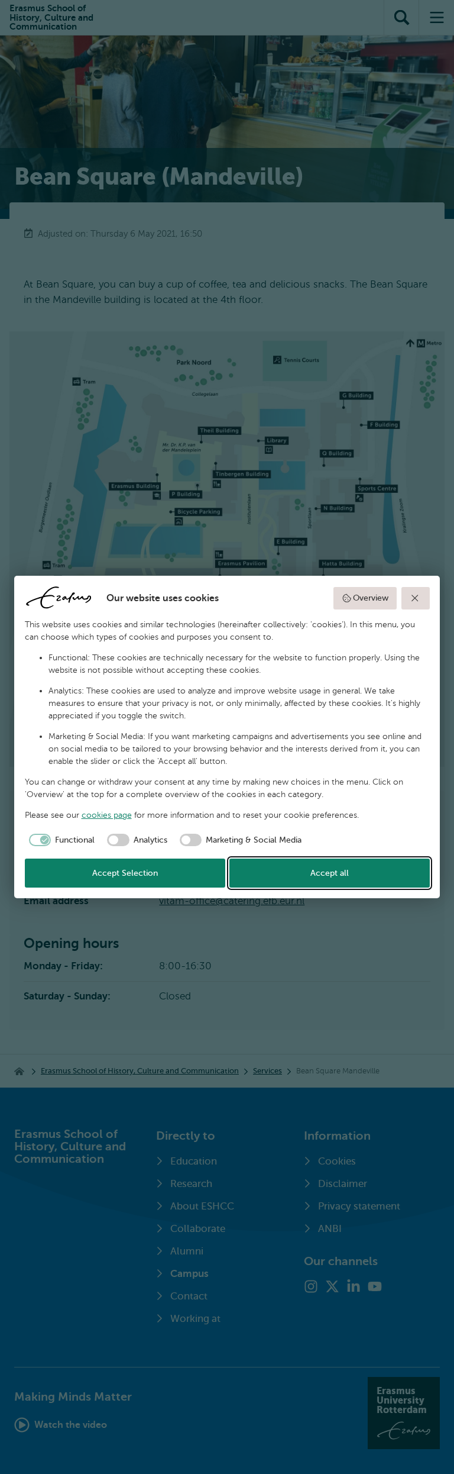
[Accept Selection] (415, 598)
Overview (370, 598)
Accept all (329, 873)
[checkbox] (60, 840)
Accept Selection (125, 873)
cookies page (107, 815)
